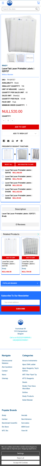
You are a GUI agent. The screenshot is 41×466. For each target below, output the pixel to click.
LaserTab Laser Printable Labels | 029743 (8, 264)
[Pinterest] (21, 141)
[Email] (8, 141)
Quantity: (6, 116)
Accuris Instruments (29, 361)
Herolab (24, 415)
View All (24, 431)
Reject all (20, 458)
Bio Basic (5, 427)
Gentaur (4, 419)
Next (37, 234)
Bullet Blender (27, 400)
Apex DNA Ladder (29, 364)
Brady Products (28, 396)
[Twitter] (17, 141)
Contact (4, 371)
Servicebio (25, 423)
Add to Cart (10, 257)
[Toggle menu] (3, 3)
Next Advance (26, 419)
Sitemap (5, 378)
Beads (24, 382)
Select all (8, 164)
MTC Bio (5, 431)
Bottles (25, 392)
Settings (20, 453)
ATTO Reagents (28, 378)
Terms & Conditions (20, 442)
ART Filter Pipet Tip (29, 375)
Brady (4, 415)
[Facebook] (4, 141)
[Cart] (38, 2)
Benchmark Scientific (9, 423)
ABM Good (25, 427)
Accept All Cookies (20, 462)
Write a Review (7, 75)
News (4, 375)
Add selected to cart (26, 164)
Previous (35, 234)
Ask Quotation (7, 367)
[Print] (13, 141)
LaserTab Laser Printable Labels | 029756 (28, 264)
